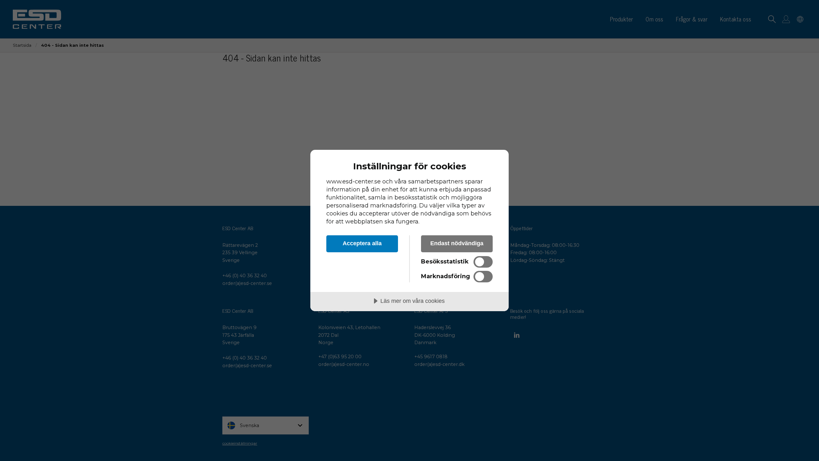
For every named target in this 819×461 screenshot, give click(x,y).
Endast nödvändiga (456, 243)
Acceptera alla (362, 243)
